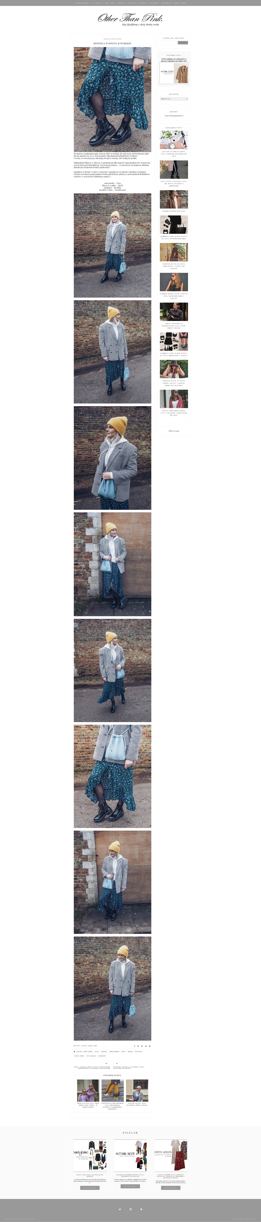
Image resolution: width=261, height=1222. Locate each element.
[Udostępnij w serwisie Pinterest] (149, 1046)
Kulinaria (154, 3)
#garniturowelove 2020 (174, 211)
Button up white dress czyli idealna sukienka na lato (174, 154)
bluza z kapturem (84, 1051)
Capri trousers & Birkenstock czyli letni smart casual (174, 326)
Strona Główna (82, 3)
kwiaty (104, 1051)
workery (102, 1056)
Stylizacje (97, 3)
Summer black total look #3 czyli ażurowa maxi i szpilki (174, 296)
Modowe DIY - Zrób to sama (174, 3)
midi (124, 1051)
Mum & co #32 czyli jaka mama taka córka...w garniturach (88, 1105)
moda (130, 1051)
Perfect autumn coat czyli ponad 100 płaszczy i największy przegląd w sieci (174, 60)
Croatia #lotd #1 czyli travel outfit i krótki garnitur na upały (174, 383)
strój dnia (79, 1056)
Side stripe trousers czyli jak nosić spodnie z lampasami (174, 184)
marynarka (114, 1051)
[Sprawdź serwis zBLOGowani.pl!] (174, 431)
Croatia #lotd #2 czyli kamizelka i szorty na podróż (174, 266)
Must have (110, 3)
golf (97, 1051)
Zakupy (121, 3)
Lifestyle (132, 3)
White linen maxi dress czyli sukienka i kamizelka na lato (174, 413)
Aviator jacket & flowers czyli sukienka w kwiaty (129, 1067)
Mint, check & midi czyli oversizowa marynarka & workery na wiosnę (92, 1067)
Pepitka (138, 1051)
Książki (143, 3)
